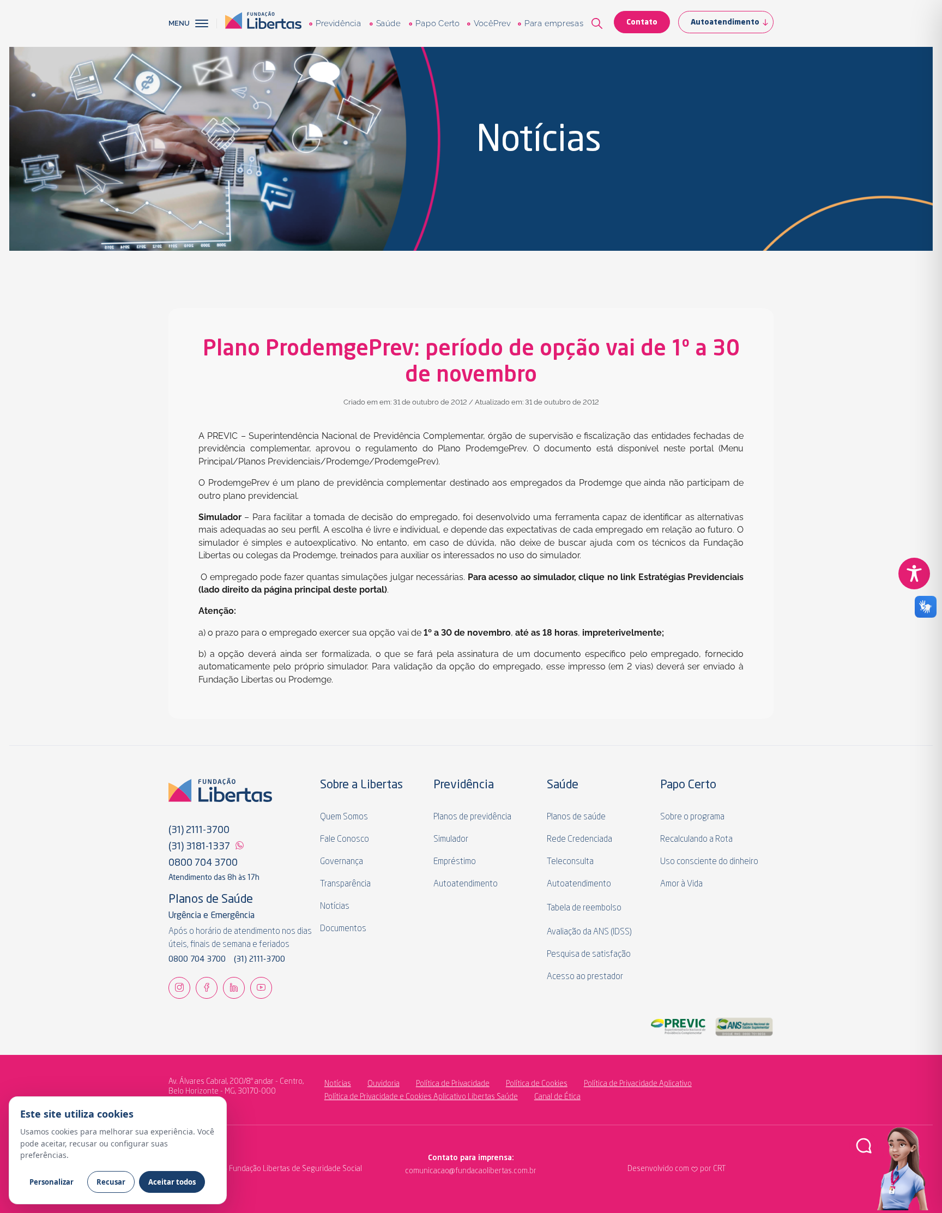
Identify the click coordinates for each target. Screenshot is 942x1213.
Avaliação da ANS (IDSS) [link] (589, 932)
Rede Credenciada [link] (579, 839)
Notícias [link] (334, 906)
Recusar (110, 1182)
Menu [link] (179, 23)
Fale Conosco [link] (344, 839)
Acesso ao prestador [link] (585, 977)
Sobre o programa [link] (692, 817)
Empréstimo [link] (454, 862)
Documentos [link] (343, 929)
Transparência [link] (345, 884)
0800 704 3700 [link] (203, 863)
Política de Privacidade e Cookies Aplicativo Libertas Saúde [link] (421, 1097)
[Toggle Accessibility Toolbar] (914, 573)
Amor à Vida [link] (681, 884)
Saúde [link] (388, 23)
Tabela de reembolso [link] (584, 908)
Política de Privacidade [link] (453, 1084)
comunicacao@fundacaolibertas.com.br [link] (426, 1171)
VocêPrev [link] (491, 23)
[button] (206, 23)
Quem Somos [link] (344, 817)
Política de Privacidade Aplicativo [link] (638, 1084)
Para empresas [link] (553, 23)
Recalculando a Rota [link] (696, 839)
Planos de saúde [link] (576, 817)
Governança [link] (341, 862)
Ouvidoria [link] (383, 1084)
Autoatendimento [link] (725, 22)
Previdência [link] (338, 23)
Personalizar (51, 1182)
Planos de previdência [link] (472, 817)
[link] (263, 23)
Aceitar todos (172, 1182)
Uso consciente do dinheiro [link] (709, 862)
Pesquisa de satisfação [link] (589, 954)
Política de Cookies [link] (536, 1084)
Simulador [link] (450, 839)
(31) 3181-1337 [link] (199, 847)
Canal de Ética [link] (557, 1097)
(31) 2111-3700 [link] (199, 830)
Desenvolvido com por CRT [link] (676, 1169)
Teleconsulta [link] (570, 862)
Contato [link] (641, 22)
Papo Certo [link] (437, 23)
